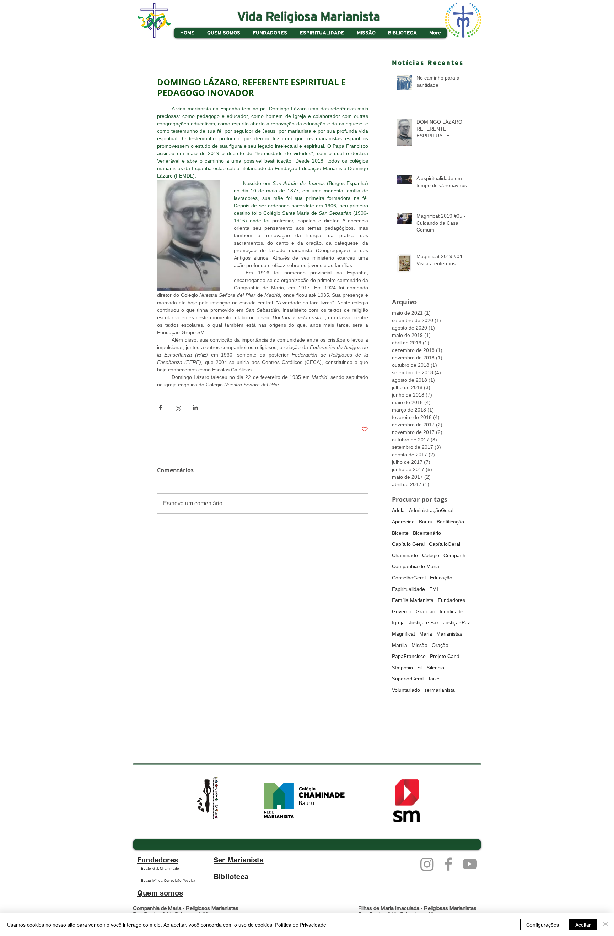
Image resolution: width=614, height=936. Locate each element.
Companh (454, 555)
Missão (419, 645)
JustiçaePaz (456, 622)
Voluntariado (406, 690)
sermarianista (439, 690)
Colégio (430, 555)
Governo (401, 611)
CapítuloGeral (444, 544)
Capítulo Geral (408, 544)
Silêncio (435, 667)
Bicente (400, 533)
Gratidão (425, 611)
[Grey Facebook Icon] (448, 864)
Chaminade (405, 555)
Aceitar (583, 924)
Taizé (434, 678)
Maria (425, 634)
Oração (440, 645)
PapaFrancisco (409, 656)
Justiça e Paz (424, 622)
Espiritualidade (408, 589)
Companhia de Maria (415, 566)
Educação (441, 578)
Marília (399, 645)
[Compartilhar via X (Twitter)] (177, 407)
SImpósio (402, 667)
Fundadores (451, 600)
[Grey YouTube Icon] (470, 864)
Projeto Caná (444, 656)
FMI (433, 589)
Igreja (398, 622)
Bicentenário (427, 533)
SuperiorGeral (408, 678)
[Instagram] (427, 864)
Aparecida (403, 521)
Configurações (542, 924)
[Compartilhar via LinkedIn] (195, 407)
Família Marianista (412, 600)
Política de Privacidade (300, 924)
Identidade (451, 611)
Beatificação (450, 521)
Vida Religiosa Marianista (308, 17)
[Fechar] (605, 924)
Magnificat (403, 634)
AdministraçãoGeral (431, 510)
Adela (398, 510)
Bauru (425, 521)
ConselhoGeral (409, 578)
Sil (419, 667)
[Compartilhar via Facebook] (160, 407)
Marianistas (449, 634)
